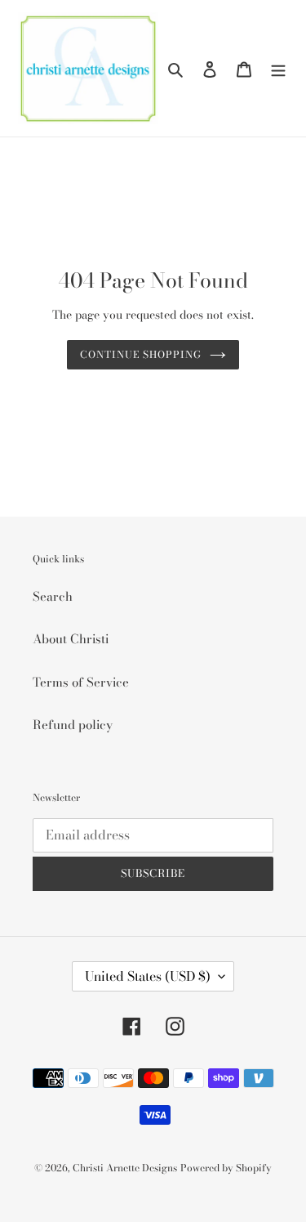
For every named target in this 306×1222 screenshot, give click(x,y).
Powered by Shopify (226, 1167)
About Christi (71, 638)
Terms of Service (81, 682)
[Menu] (278, 68)
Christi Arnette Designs (125, 1167)
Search (53, 596)
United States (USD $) (148, 976)
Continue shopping (141, 354)
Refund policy (73, 724)
